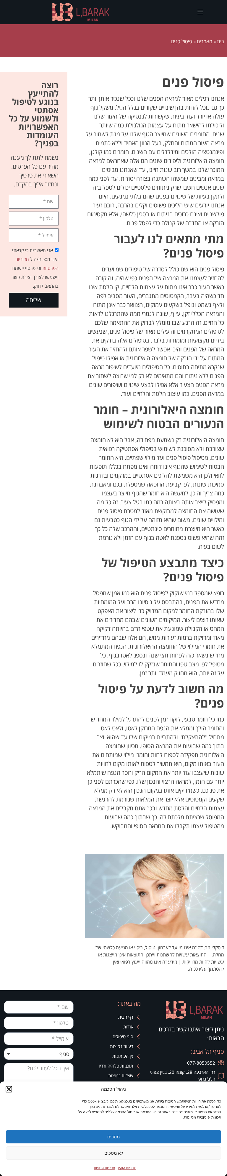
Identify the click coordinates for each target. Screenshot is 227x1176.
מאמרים (204, 41)
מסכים (113, 1137)
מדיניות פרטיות (104, 1167)
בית (220, 41)
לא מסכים (113, 1153)
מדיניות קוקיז (127, 1167)
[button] (9, 1089)
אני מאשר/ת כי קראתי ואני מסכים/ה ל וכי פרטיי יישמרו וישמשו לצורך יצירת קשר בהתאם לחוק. (35, 268)
